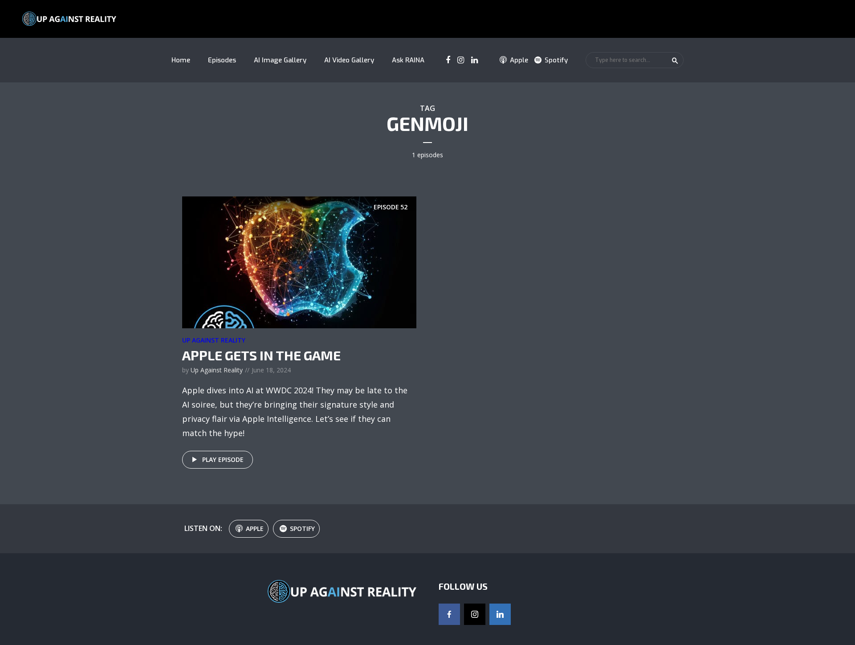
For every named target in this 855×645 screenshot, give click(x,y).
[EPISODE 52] (299, 261)
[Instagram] (474, 614)
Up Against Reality (213, 340)
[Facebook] (449, 614)
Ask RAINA (408, 60)
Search (675, 61)
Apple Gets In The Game (261, 355)
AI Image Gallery (280, 60)
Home (180, 60)
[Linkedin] (500, 614)
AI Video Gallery (349, 60)
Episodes (222, 60)
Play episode (223, 459)
